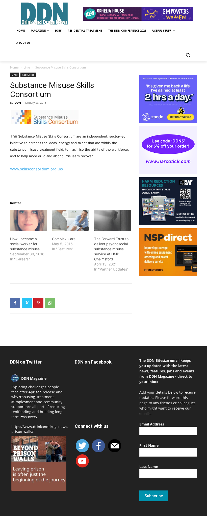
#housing (27, 396)
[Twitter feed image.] (38, 463)
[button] (188, 55)
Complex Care (63, 239)
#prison (35, 392)
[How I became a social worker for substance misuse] (28, 220)
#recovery (28, 416)
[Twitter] (27, 303)
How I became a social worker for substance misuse (25, 244)
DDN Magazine (33, 378)
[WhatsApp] (50, 303)
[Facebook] (15, 303)
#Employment (23, 401)
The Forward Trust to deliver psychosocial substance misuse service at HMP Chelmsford (111, 249)
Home (14, 67)
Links (27, 67)
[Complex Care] (70, 220)
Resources (28, 74)
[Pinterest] (38, 303)
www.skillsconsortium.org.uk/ (36, 169)
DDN (18, 102)
